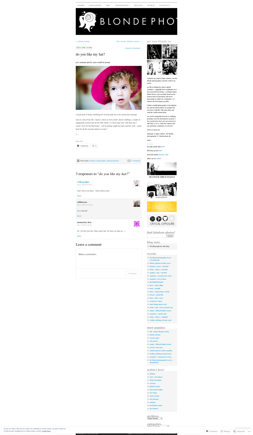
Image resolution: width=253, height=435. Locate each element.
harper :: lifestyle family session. (160, 311)
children (92, 160)
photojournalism (113, 160)
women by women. (156, 301)
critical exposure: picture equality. (161, 350)
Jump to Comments (132, 48)
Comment (132, 273)
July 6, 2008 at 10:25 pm (85, 205)
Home (81, 5)
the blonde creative (156, 405)
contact (165, 5)
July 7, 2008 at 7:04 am (84, 225)
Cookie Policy (46, 431)
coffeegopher (83, 181)
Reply (79, 195)
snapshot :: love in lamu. (158, 279)
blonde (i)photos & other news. (160, 263)
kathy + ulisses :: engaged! (159, 317)
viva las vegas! (154, 338)
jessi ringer (153, 393)
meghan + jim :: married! (158, 273)
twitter (158, 158)
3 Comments (135, 160)
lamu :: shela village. (157, 285)
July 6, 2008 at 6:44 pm (84, 184)
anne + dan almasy (156, 377)
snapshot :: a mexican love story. (161, 276)
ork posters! (154, 341)
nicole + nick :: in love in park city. (161, 307)
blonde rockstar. (83, 41)
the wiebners (154, 408)
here (162, 147)
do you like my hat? (90, 54)
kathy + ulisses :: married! (159, 269)
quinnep (152, 402)
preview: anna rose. (156, 347)
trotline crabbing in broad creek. (161, 320)
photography (101, 160)
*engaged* (95, 5)
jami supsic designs (156, 389)
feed (160, 150)
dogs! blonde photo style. (158, 304)
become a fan (163, 154)
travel (138, 5)
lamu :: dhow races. (156, 298)
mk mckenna (154, 399)
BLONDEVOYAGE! (156, 282)
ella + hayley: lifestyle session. (129, 41)
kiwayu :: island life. (156, 295)
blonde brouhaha (155, 380)
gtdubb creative (155, 386)
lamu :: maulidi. (155, 288)
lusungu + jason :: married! (159, 266)
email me (157, 123)
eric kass (152, 383)
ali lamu (152, 374)
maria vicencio (154, 396)
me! (108, 5)
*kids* (151, 5)
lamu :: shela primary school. (159, 292)
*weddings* (122, 5)
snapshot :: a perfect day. (158, 314)
